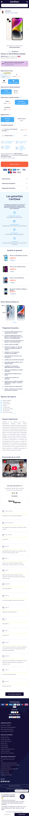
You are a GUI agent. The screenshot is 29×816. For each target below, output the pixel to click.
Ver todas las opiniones (14, 694)
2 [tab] (13, 43)
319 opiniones (15, 51)
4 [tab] (18, 43)
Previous (1, 29)
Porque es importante (14, 47)
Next (27, 29)
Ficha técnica (6, 179)
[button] (14, 9)
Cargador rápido (8, 135)
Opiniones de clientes (8, 183)
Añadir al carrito (14, 164)
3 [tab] (15, 43)
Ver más (14, 322)
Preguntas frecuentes (8, 188)
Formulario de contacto (14, 785)
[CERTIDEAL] (14, 2)
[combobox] (14, 5)
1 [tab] (11, 43)
